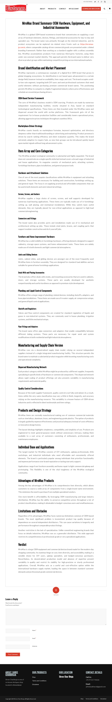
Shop (34, 677)
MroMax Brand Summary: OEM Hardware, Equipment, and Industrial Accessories (56, 25)
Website (34, 646)
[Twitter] (95, 1)
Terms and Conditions (39, 681)
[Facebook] (98, 1)
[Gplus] (101, 1)
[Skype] (105, 1)
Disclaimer (35, 684)
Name (34, 630)
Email (34, 638)
